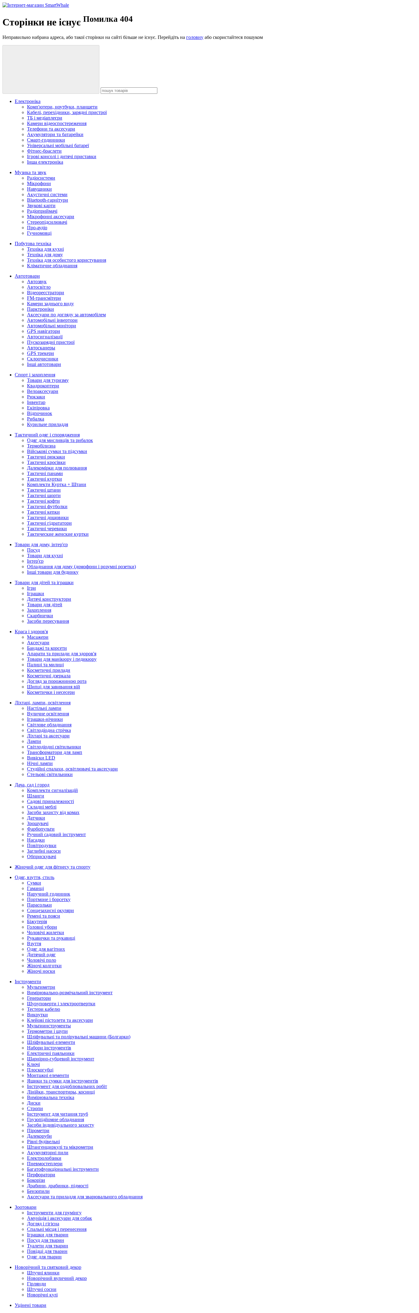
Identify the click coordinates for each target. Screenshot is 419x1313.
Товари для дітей (44, 604)
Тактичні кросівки (46, 462)
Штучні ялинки (43, 1272)
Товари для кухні (45, 555)
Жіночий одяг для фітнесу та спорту (52, 867)
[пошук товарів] (50, 69)
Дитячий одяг (41, 954)
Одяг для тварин (44, 1256)
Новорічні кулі (42, 1294)
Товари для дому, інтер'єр (41, 544)
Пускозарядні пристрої (51, 342)
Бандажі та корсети (47, 648)
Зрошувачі (37, 823)
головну (194, 37)
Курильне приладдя (47, 424)
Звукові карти (41, 205)
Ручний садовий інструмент (56, 834)
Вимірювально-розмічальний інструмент (70, 992)
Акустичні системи (47, 194)
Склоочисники (42, 358)
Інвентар (36, 402)
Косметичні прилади (48, 670)
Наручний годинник (48, 893)
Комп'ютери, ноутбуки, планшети (62, 106)
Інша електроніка (45, 162)
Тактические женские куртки (58, 534)
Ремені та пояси (43, 916)
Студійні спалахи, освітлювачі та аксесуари (72, 768)
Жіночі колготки (44, 965)
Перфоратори (41, 1174)
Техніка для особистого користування (66, 260)
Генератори (39, 998)
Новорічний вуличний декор (57, 1278)
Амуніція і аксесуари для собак (59, 1218)
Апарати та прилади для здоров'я (61, 653)
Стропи (35, 1108)
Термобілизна (41, 445)
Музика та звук (30, 172)
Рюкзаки (36, 396)
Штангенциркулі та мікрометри (60, 1147)
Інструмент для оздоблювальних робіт (67, 1086)
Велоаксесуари (42, 391)
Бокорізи (36, 1180)
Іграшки (35, 593)
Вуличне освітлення (48, 713)
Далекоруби (39, 1136)
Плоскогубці (40, 1069)
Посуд (33, 550)
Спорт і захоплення (35, 374)
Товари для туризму (48, 380)
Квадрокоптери (43, 385)
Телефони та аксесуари (51, 128)
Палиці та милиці (45, 664)
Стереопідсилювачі (47, 222)
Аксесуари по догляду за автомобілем (66, 314)
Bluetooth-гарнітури (47, 200)
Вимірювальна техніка (50, 1097)
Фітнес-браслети (44, 151)
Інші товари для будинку (53, 572)
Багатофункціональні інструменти (63, 1169)
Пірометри (38, 1130)
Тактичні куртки (44, 478)
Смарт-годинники (46, 140)
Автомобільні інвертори (52, 320)
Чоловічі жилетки (45, 932)
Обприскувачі (41, 856)
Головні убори (42, 927)
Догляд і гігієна (43, 1223)
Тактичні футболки (47, 506)
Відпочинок (39, 413)
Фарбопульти (41, 829)
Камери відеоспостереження (56, 123)
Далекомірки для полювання (57, 467)
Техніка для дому (45, 254)
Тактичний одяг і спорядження (47, 434)
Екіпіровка (38, 407)
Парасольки (39, 905)
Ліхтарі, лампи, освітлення (43, 702)
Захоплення (39, 610)
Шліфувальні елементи (51, 1042)
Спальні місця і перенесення (56, 1229)
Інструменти (28, 981)
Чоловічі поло (41, 960)
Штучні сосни (41, 1289)
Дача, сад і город (32, 784)
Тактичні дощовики (48, 517)
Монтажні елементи (48, 1075)
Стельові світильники (50, 774)
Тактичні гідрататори (49, 523)
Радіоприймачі (42, 211)
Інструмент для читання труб (57, 1114)
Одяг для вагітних (46, 949)
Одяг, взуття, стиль (34, 877)
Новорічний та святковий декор (48, 1267)
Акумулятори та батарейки (55, 134)
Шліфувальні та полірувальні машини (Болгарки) (78, 1036)
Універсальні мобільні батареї (58, 145)
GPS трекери (40, 353)
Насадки (36, 840)
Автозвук (37, 281)
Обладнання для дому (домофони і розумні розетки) (81, 566)
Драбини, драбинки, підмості (57, 1185)
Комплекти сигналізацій (52, 790)
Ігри (31, 588)
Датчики (36, 817)
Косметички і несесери (51, 692)
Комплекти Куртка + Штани (56, 484)
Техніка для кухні (45, 249)
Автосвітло (39, 287)
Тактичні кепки (43, 512)
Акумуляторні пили (47, 1152)
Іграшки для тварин (47, 1234)
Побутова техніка (33, 243)
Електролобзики (44, 1158)
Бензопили (38, 1191)
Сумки (34, 882)
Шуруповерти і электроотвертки (61, 1003)
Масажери (37, 637)
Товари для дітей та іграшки (44, 582)
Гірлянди (36, 1283)
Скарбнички (40, 615)
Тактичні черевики (47, 528)
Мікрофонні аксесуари (50, 216)
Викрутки (37, 1014)
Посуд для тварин (45, 1240)
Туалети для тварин (47, 1245)
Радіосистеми (41, 178)
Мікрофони (39, 183)
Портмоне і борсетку (49, 899)
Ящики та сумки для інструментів (62, 1080)
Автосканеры (41, 347)
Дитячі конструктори (49, 599)
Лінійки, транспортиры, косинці (61, 1091)
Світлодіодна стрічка (49, 730)
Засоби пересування (48, 621)
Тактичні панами (45, 473)
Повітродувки (41, 845)
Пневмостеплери (45, 1163)
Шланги (35, 795)
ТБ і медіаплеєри (44, 117)
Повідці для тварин (47, 1251)
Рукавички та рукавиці (51, 938)
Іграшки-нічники (45, 719)
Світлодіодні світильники (54, 746)
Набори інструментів (49, 1047)
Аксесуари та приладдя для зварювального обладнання (85, 1196)
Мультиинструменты (49, 1025)
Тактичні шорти (44, 495)
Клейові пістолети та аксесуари (60, 1020)
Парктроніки (40, 309)
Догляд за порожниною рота (56, 681)
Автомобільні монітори (51, 325)
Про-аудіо (37, 227)
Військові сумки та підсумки (57, 451)
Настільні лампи (44, 708)
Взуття (34, 943)
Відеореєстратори (45, 292)
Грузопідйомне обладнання (55, 1119)
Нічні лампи (40, 763)
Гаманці (35, 888)
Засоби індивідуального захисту (60, 1125)
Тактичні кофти (43, 501)
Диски (33, 1103)
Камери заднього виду (50, 303)
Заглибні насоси (44, 851)
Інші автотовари (44, 364)
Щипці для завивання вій (53, 686)
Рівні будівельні (43, 1141)
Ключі (33, 1064)
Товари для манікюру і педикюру (62, 659)
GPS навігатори (43, 331)
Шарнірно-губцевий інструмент (60, 1058)
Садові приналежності (50, 801)
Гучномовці (39, 233)
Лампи (34, 741)
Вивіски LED (41, 757)
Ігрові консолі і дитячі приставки (61, 156)
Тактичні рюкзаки (46, 456)
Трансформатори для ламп (54, 752)
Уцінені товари (30, 1305)
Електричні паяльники (51, 1053)
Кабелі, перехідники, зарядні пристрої (67, 112)
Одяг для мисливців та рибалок (60, 440)
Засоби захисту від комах (53, 812)
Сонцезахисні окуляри (50, 910)
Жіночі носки (41, 971)
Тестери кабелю (43, 1009)
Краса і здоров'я (31, 631)
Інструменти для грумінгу (54, 1212)
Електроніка (27, 101)
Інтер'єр (35, 561)
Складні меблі (41, 806)
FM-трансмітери (44, 298)
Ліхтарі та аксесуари (48, 735)
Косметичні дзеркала (49, 675)
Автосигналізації (45, 336)
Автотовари (27, 276)
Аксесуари (38, 642)
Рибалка (35, 418)
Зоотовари (26, 1207)
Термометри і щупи (47, 1031)
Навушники (39, 189)
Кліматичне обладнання (52, 265)
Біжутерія (37, 921)
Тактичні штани (44, 490)
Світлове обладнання (49, 724)
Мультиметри (41, 987)
